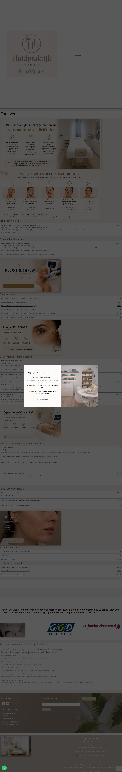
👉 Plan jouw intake (42, 399)
